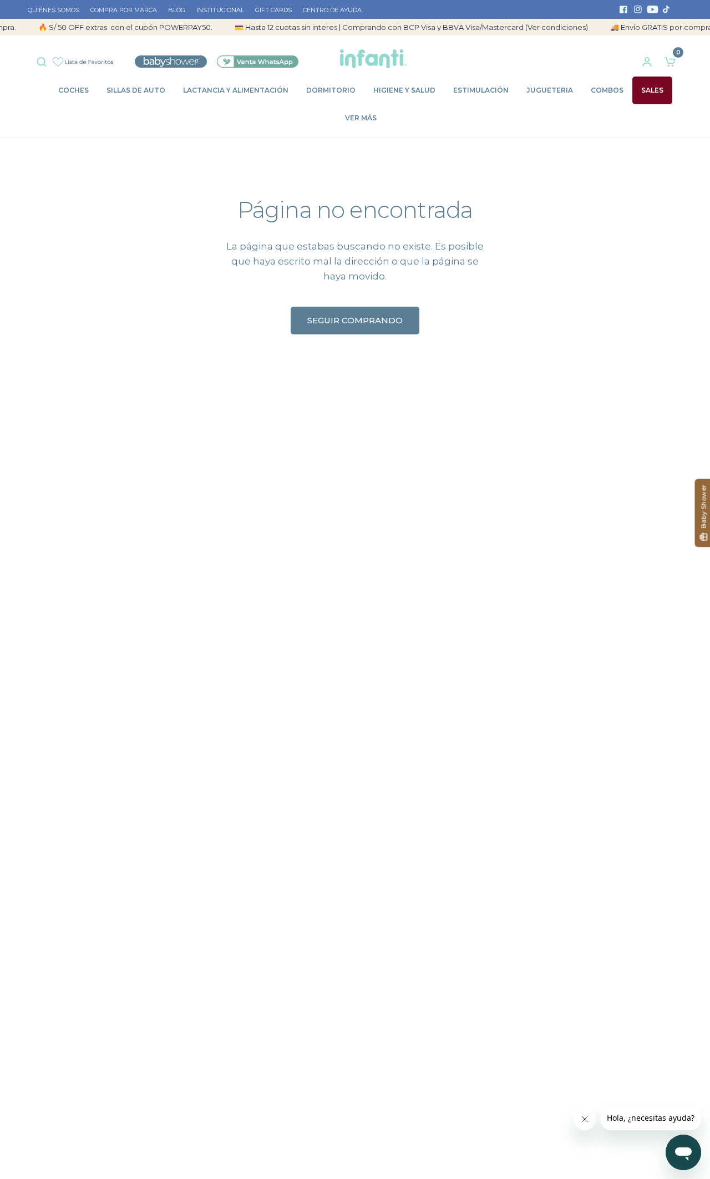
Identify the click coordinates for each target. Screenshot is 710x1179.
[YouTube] (652, 9)
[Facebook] (623, 9)
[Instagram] (638, 9)
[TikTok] (667, 9)
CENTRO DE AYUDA (332, 10)
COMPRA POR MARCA (123, 10)
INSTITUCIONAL (220, 10)
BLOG (176, 10)
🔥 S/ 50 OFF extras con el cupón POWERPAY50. (115, 27)
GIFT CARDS (273, 10)
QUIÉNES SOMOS (53, 10)
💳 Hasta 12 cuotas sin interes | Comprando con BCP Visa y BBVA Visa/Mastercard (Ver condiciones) (400, 27)
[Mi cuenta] (647, 59)
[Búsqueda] (44, 59)
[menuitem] (56, 11)
